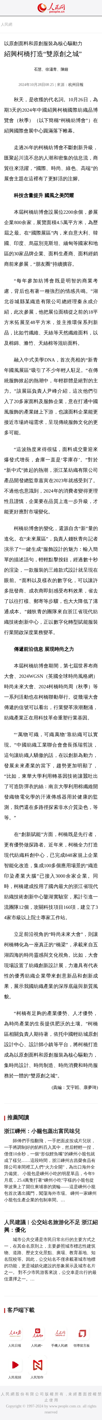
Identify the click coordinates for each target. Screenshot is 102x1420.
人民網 (6, 24)
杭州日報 (76, 85)
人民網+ (37, 1345)
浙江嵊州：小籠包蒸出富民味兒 (42, 1131)
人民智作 (37, 1377)
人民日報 (14, 1345)
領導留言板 (81, 1345)
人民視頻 (14, 1377)
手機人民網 (59, 1345)
